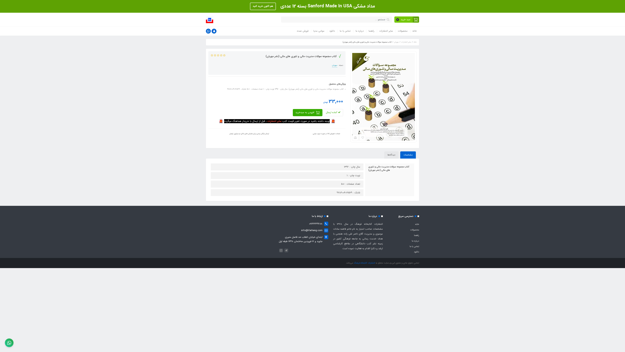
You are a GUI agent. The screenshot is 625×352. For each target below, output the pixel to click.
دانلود (332, 31)
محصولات (403, 31)
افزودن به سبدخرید (305, 112)
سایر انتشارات (386, 31)
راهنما (371, 31)
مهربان (334, 65)
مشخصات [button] (408, 155)
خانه (414, 31)
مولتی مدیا (318, 31)
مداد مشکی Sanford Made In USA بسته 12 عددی (327, 6)
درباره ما (359, 31)
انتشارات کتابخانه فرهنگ (364, 263)
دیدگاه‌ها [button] (391, 155)
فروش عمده (302, 31)
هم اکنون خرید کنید (263, 6)
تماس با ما (345, 31)
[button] (406, 19)
